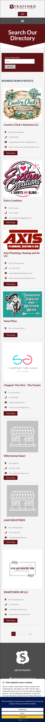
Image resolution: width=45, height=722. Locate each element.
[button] (22, 21)
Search (10, 67)
